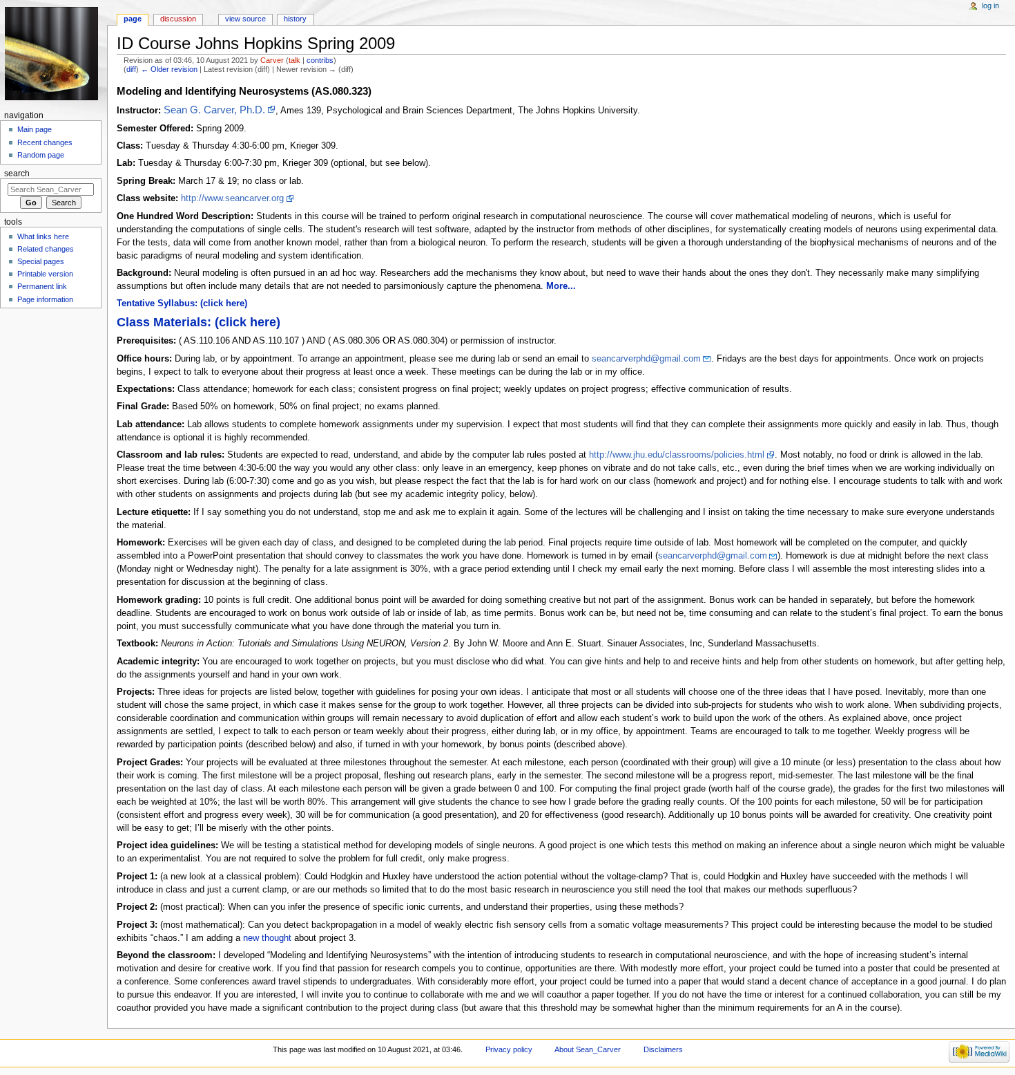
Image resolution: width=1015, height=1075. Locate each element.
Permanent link (42, 286)
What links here (43, 236)
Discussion (178, 19)
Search (17, 173)
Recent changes (44, 142)
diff (131, 69)
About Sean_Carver (587, 1049)
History (295, 19)
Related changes (45, 249)
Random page (40, 155)
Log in (990, 5)
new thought (267, 938)
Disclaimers (663, 1049)
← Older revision (169, 69)
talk (294, 60)
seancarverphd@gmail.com (646, 359)
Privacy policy (508, 1049)
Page (133, 19)
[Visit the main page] (53, 53)
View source (245, 19)
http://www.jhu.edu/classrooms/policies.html (676, 455)
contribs (320, 60)
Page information (45, 299)
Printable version (45, 274)
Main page (34, 129)
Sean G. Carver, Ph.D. (214, 109)
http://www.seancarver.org (232, 198)
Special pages (40, 261)
